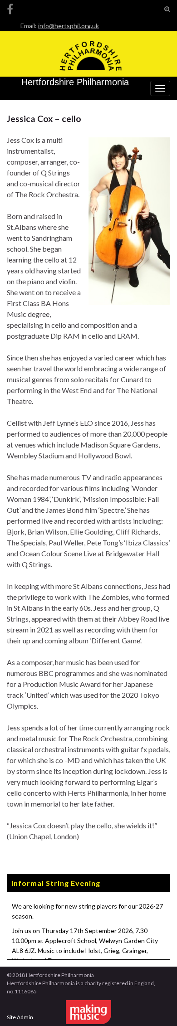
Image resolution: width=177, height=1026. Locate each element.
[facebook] (10, 7)
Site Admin (20, 1017)
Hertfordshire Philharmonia (75, 82)
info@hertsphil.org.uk (68, 25)
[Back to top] (156, 1005)
